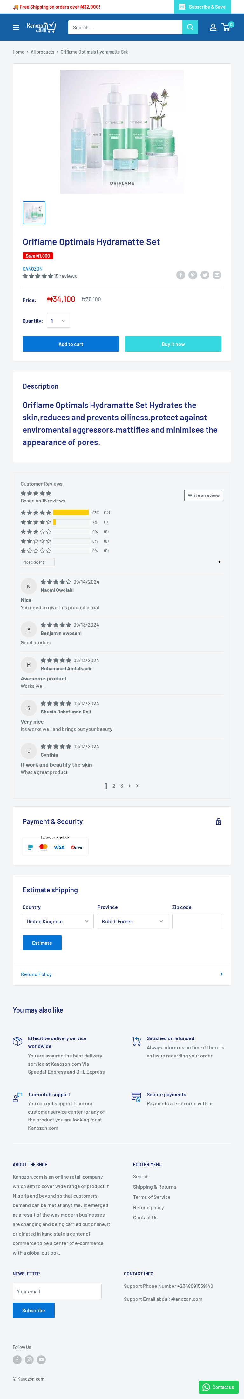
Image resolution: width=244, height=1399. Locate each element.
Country (32, 907)
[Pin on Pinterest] (192, 274)
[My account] (213, 27)
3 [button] (121, 786)
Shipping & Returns (154, 1187)
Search (141, 1176)
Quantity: (33, 320)
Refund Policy (36, 974)
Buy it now (173, 344)
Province (108, 907)
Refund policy (148, 1207)
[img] (56, 581)
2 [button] (113, 786)
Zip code (182, 907)
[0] (226, 27)
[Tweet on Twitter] (204, 274)
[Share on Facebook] (180, 274)
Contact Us (145, 1217)
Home (18, 51)
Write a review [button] (204, 495)
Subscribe (33, 1310)
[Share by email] (217, 274)
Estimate (42, 943)
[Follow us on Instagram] (29, 1359)
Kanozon (32, 268)
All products (42, 51)
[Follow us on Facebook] (17, 1359)
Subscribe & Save (207, 7)
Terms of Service (152, 1197)
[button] (38, 276)
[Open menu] (16, 27)
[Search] (190, 27)
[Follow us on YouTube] (41, 1359)
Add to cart (70, 344)
